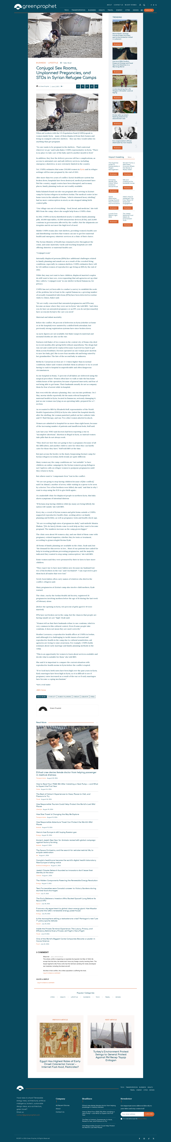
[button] (144, 5)
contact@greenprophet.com (28, 1115)
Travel (38, 799)
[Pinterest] (87, 86)
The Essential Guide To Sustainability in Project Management (114, 166)
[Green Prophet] (35, 6)
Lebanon (84, 697)
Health (38, 924)
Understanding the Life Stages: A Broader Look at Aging (123, 91)
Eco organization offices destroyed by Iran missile (122, 142)
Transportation (41, 778)
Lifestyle (53, 63)
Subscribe (149, 1114)
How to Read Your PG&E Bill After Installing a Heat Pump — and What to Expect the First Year (98, 1113)
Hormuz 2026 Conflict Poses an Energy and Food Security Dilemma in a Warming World (123, 64)
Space (38, 903)
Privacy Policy (142, 1119)
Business (41, 63)
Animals (38, 827)
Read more (117, 44)
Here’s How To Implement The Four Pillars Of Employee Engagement (128, 200)
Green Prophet (44, 86)
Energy (38, 835)
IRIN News (41, 690)
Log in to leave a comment (51, 973)
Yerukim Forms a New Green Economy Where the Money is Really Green (129, 166)
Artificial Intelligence (43, 865)
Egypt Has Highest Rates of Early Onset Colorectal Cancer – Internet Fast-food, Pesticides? (60, 1064)
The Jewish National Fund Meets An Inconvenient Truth (128, 217)
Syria (82, 169)
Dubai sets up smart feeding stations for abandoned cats (120, 116)
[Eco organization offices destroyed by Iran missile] (125, 133)
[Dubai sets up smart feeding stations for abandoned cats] (125, 107)
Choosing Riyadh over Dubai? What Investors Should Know (113, 183)
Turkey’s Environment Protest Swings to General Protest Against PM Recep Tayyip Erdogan (111, 1056)
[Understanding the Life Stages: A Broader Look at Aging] (125, 81)
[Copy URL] (96, 86)
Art (37, 855)
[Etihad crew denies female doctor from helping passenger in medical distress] (67, 747)
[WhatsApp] (92, 86)
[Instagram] (153, 5)
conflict (52, 697)
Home (38, 789)
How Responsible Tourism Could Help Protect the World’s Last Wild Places (98, 1126)
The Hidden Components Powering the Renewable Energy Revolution (67, 880)
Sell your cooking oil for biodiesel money (129, 181)
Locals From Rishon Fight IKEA (113, 215)
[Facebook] (151, 5)
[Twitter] (156, 5)
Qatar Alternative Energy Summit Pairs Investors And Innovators (114, 200)
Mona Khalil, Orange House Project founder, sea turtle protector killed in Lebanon (123, 36)
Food (38, 893)
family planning (64, 697)
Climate (38, 875)
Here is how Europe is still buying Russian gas (56, 832)
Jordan (76, 697)
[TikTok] (149, 1139)
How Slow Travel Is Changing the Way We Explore (57, 814)
